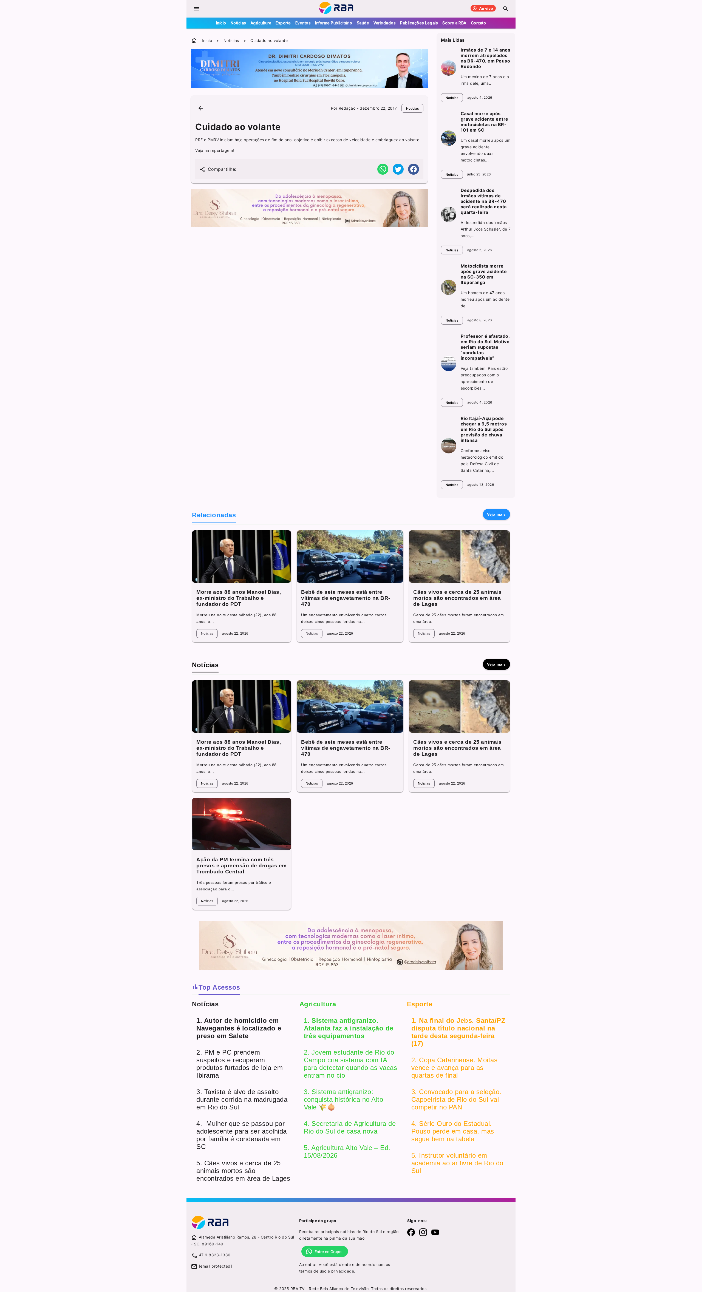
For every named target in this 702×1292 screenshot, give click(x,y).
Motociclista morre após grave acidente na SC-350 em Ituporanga (484, 274)
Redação (347, 108)
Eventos (303, 23)
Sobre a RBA (454, 23)
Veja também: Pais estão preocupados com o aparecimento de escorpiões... (484, 378)
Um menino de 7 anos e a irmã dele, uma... (485, 80)
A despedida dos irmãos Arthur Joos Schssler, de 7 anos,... (486, 229)
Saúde (363, 23)
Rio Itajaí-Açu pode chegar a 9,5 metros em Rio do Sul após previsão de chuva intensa (484, 429)
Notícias (238, 23)
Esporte (283, 23)
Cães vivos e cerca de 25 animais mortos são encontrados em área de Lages (457, 598)
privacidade (342, 1271)
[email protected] (215, 1266)
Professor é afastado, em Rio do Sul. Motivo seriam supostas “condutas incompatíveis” (485, 347)
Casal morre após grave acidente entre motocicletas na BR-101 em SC (484, 122)
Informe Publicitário (333, 23)
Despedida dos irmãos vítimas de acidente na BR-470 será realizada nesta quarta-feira (484, 201)
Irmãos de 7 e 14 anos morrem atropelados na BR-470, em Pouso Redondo (486, 58)
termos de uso (313, 1271)
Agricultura (261, 23)
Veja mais (496, 514)
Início (221, 23)
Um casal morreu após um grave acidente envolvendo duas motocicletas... (486, 150)
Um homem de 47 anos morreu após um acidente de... (485, 299)
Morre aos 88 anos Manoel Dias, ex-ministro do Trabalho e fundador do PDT (238, 598)
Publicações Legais (419, 23)
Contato (478, 23)
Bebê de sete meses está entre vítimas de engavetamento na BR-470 (345, 598)
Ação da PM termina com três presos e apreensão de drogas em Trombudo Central (241, 865)
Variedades (384, 23)
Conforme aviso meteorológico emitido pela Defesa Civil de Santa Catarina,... (482, 460)
